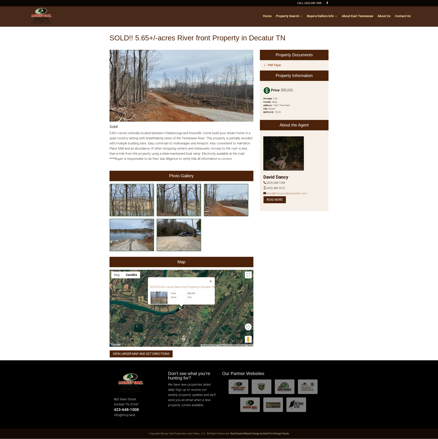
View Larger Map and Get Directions (141, 354)
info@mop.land (124, 415)
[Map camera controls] (248, 327)
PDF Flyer (274, 65)
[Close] (211, 281)
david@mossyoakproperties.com (286, 193)
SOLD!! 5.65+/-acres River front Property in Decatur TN (182, 287)
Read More (275, 199)
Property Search (287, 16)
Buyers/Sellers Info (320, 16)
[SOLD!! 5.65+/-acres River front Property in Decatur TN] (132, 215)
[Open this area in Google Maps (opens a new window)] (116, 344)
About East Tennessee (357, 16)
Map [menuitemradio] (117, 275)
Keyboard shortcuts (209, 345)
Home (267, 16)
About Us (384, 16)
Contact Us (403, 16)
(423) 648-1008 (312, 3)
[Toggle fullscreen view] (248, 275)
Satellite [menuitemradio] (131, 275)
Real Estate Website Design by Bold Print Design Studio (259, 433)
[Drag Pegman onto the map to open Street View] (248, 339)
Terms (249, 345)
